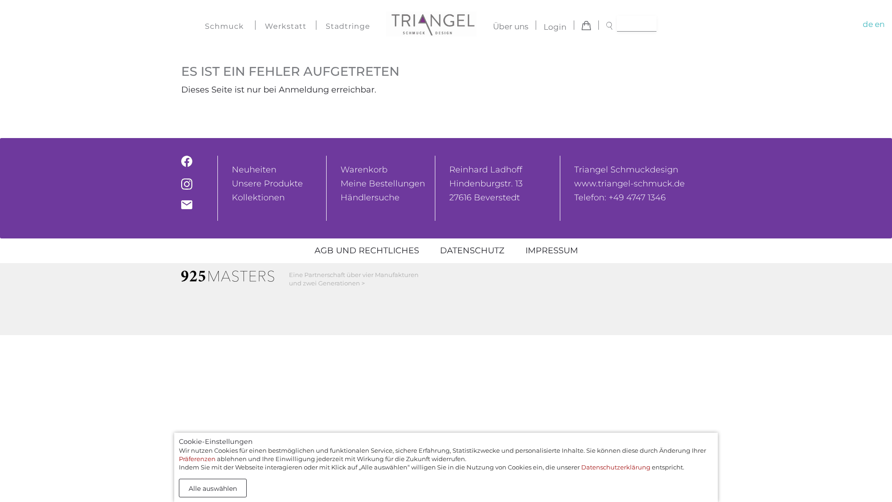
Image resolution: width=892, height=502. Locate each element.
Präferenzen (197, 458)
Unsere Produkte (267, 183)
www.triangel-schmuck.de (629, 183)
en (880, 24)
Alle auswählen (213, 488)
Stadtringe (348, 26)
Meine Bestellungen (383, 183)
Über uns (510, 27)
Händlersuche (370, 197)
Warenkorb (364, 170)
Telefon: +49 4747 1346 (620, 197)
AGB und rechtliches (367, 250)
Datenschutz (472, 250)
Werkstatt (286, 26)
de (868, 24)
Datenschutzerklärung (615, 467)
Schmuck (224, 26)
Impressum (551, 250)
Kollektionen (258, 197)
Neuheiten (254, 170)
